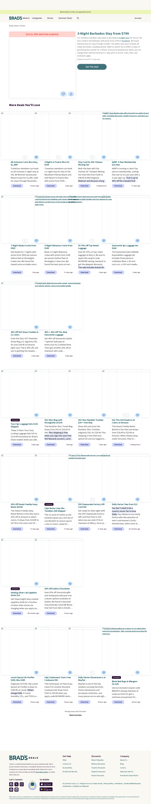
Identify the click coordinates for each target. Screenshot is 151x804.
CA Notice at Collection (81, 786)
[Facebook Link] (11, 784)
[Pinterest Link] (11, 789)
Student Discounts (98, 772)
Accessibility (67, 768)
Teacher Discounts (98, 768)
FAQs (64, 760)
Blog (122, 764)
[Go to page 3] (127, 415)
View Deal (17, 186)
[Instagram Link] (21, 784)
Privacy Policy (109, 784)
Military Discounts (98, 764)
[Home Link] (20, 18)
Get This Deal (92, 66)
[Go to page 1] (24, 157)
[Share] (71, 94)
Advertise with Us (126, 772)
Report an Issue (75, 715)
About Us (123, 760)
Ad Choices (119, 784)
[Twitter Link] (16, 784)
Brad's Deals (13, 26)
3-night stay (124, 38)
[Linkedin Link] (16, 789)
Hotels (22, 26)
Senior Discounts (97, 775)
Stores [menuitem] (50, 18)
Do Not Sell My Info (70, 772)
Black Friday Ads (97, 760)
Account (138, 18)
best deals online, (42, 772)
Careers (123, 768)
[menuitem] (65, 18)
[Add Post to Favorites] (63, 94)
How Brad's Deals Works (129, 775)
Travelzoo (125, 41)
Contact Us (67, 764)
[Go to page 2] (25, 157)
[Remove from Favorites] (103, 157)
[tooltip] (63, 94)
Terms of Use (97, 784)
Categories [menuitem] (37, 18)
